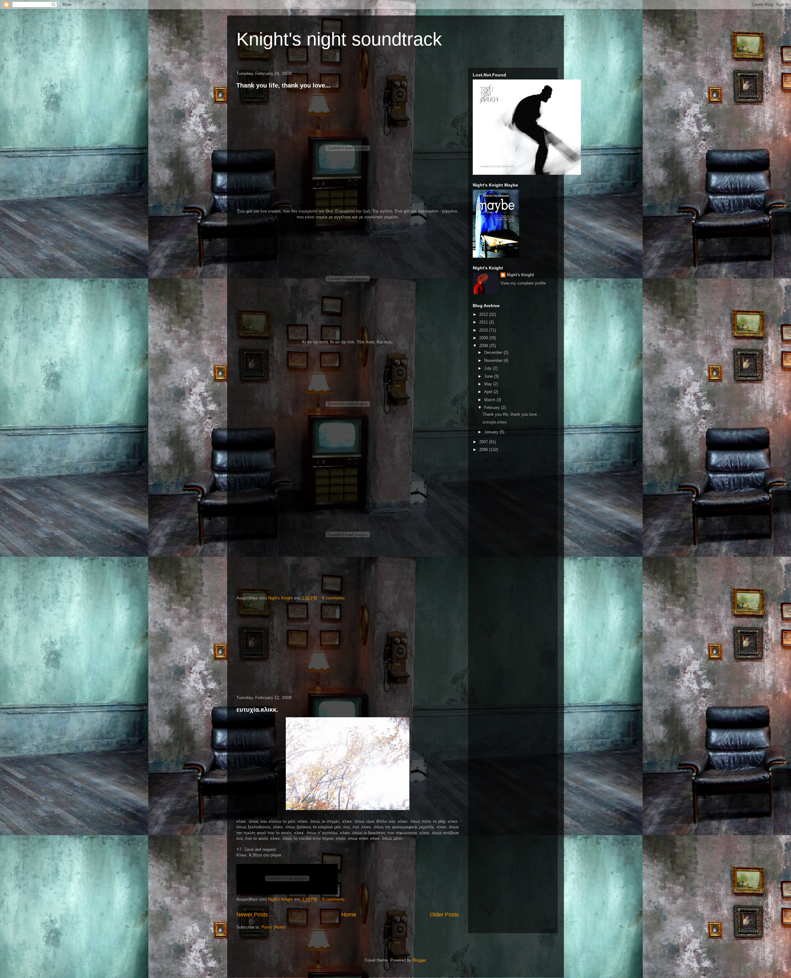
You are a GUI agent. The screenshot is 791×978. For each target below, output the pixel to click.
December (494, 352)
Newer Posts (252, 915)
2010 (484, 330)
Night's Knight (520, 274)
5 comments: (334, 899)
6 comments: (334, 598)
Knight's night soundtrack (339, 39)
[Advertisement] (347, 648)
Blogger (419, 960)
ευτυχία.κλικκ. (257, 709)
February (492, 407)
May (488, 384)
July (488, 368)
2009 (484, 338)
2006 (484, 449)
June (489, 376)
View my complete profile (523, 283)
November (494, 360)
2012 (484, 314)
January (492, 432)
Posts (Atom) (273, 927)
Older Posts (444, 915)
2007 (484, 442)
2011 (484, 322)
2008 (484, 345)
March (490, 399)
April (488, 391)
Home (348, 915)
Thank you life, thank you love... (283, 85)
